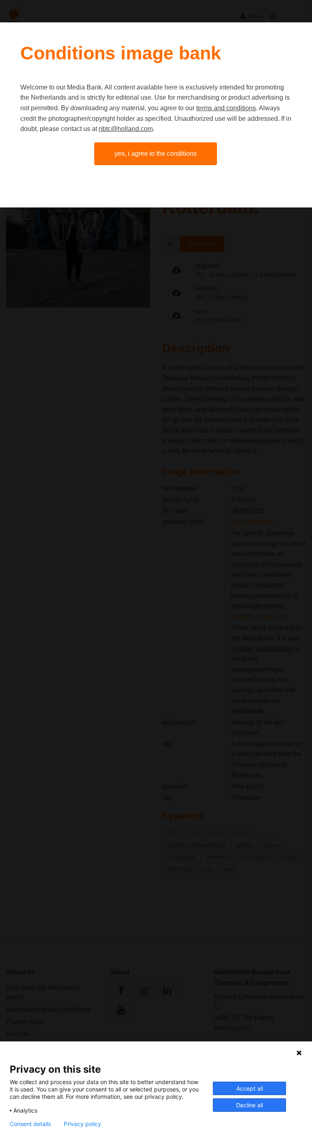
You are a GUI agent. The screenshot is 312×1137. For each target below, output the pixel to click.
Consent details (30, 1124)
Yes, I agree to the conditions (156, 153)
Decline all (249, 1105)
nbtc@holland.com (126, 128)
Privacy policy (82, 1124)
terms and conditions (226, 108)
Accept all (249, 1088)
